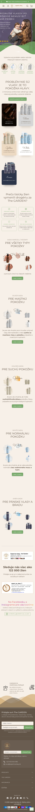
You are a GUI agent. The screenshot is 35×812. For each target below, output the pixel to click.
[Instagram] (11, 798)
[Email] (24, 798)
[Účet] (8, 5)
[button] (3, 5)
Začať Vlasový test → (17, 99)
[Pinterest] (17, 798)
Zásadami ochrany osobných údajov (17, 732)
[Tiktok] (14, 798)
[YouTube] (20, 798)
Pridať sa (28, 727)
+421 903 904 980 (12, 762)
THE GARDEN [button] (6, 777)
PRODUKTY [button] (5, 772)
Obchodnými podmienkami (23, 730)
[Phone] (27, 798)
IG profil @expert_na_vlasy (19, 614)
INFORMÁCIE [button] (6, 782)
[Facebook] (7, 798)
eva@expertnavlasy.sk (13, 764)
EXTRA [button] (4, 788)
